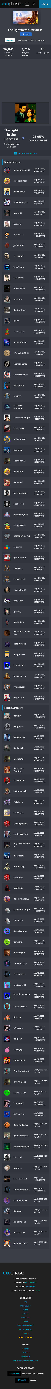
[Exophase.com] (12, 4)
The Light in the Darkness (25, 30)
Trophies (10, 40)
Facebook (25, 1356)
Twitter (26, 1352)
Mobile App (25, 1306)
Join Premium (25, 1337)
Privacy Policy (25, 1329)
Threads (26, 1349)
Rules (25, 1310)
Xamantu (30, 1286)
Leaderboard (23, 40)
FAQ (25, 1302)
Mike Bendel (30, 1282)
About (25, 1313)
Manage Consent (25, 1325)
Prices (33, 40)
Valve (37, 1290)
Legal (25, 1321)
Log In (45, 4)
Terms (26, 1333)
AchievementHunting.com (25, 1360)
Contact (25, 1317)
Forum (41, 40)
